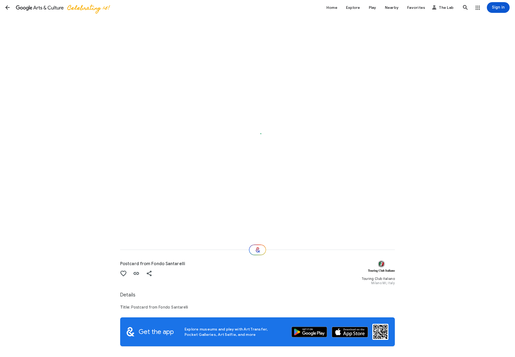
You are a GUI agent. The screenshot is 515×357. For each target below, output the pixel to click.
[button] (7, 7)
